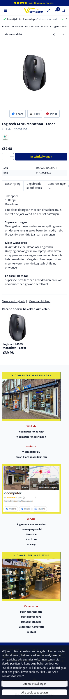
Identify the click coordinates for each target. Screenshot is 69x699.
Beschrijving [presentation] (12, 183)
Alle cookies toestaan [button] (34, 692)
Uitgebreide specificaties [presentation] (34, 186)
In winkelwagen (41, 156)
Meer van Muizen (39, 301)
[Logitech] (5, 140)
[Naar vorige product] (54, 34)
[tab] (12, 185)
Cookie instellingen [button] (35, 683)
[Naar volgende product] (63, 34)
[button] (5, 10)
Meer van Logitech (13, 301)
